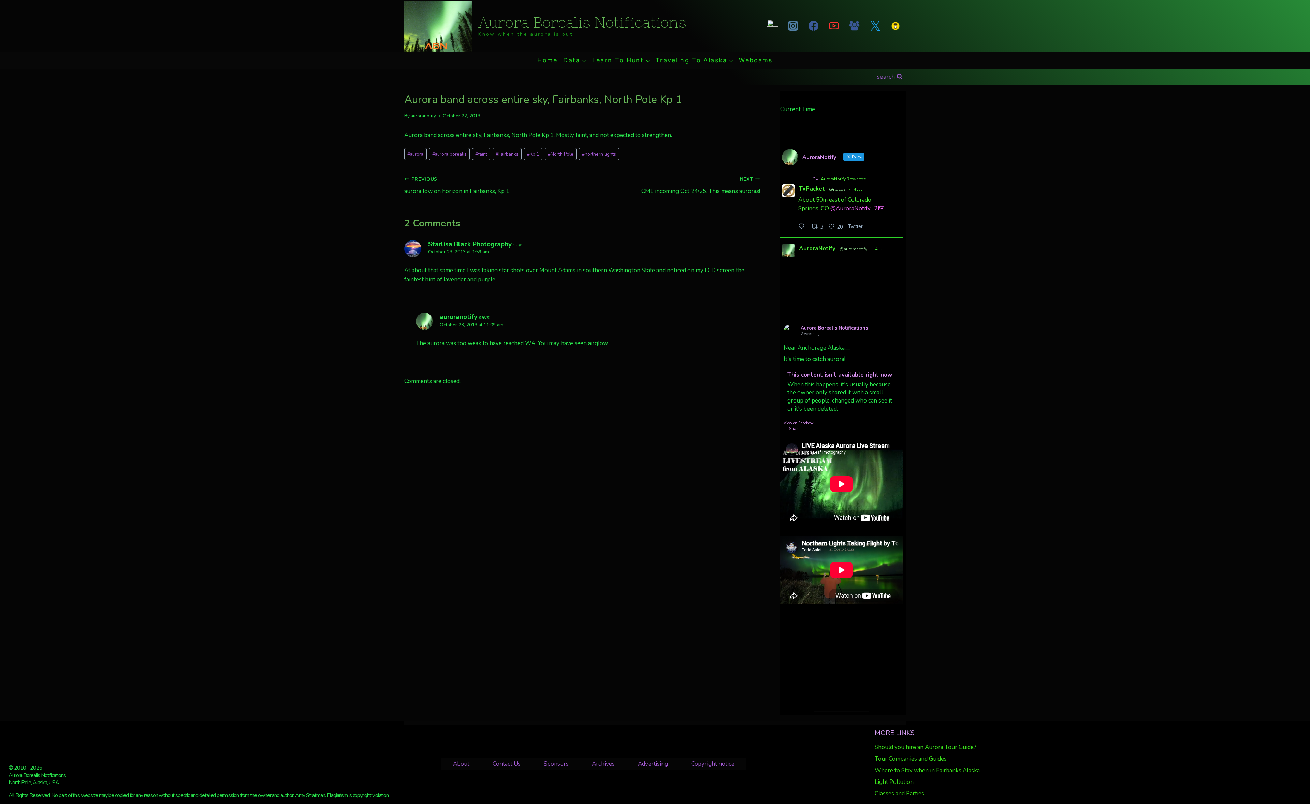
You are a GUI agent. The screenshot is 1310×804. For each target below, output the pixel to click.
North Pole (560, 154)
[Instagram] (793, 26)
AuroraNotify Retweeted (844, 179)
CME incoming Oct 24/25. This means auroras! (700, 185)
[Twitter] (875, 26)
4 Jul (858, 189)
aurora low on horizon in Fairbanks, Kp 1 (456, 185)
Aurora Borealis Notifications (834, 328)
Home (547, 60)
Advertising (653, 764)
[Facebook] (813, 26)
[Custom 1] (895, 26)
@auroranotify (853, 249)
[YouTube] (834, 26)
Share (794, 429)
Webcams (755, 60)
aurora (415, 154)
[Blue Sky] (772, 26)
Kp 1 (533, 154)
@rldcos (837, 189)
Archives (603, 764)
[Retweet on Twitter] (815, 178)
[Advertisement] (841, 657)
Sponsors (556, 764)
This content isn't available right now (839, 375)
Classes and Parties (899, 794)
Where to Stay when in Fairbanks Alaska (927, 770)
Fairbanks (507, 154)
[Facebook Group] (854, 26)
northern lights (599, 154)
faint (481, 154)
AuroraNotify (817, 248)
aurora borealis (449, 154)
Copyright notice (712, 764)
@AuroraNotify (850, 209)
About (461, 764)
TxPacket (812, 189)
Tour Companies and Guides (911, 759)
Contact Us (507, 764)
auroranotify (423, 116)
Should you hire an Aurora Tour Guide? (925, 747)
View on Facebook (799, 423)
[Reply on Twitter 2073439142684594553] (803, 227)
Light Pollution (894, 782)
